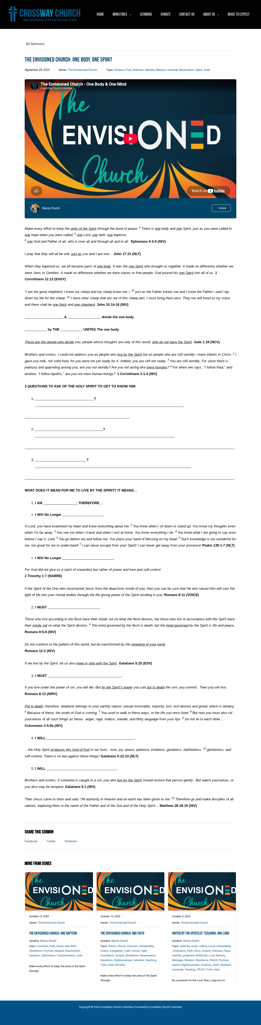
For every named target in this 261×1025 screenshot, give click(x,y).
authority (185, 946)
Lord (211, 955)
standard (225, 964)
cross (211, 946)
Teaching (151, 960)
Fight (144, 950)
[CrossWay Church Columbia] (44, 14)
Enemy (104, 950)
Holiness (138, 69)
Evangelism (116, 950)
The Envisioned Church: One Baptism (53, 933)
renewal (172, 69)
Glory (197, 950)
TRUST (201, 969)
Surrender (178, 969)
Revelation (107, 960)
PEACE (213, 960)
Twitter (51, 841)
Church (121, 946)
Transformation (66, 955)
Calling (203, 946)
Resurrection (72, 950)
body (194, 946)
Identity (150, 69)
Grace (59, 946)
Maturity (220, 955)
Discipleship (146, 946)
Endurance (179, 950)
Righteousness (123, 960)
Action (112, 946)
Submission (48, 955)
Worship (120, 964)
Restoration (186, 69)
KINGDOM (201, 955)
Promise (48, 950)
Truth (103, 964)
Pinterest (71, 841)
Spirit (199, 69)
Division (119, 69)
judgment (188, 955)
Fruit (128, 69)
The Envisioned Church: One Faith (122, 933)
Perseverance (147, 955)
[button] (129, 14)
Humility (176, 955)
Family (135, 950)
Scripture (206, 964)
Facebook (31, 841)
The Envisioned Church (82, 69)
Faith (52, 946)
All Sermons (35, 44)
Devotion (132, 946)
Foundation (107, 955)
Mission (161, 69)
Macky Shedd (51, 208)
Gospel (119, 955)
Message (177, 960)
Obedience (35, 950)
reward (176, 964)
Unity (207, 69)
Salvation (34, 955)
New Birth (70, 946)
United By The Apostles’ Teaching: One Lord (200, 933)
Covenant (42, 946)
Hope (227, 950)
